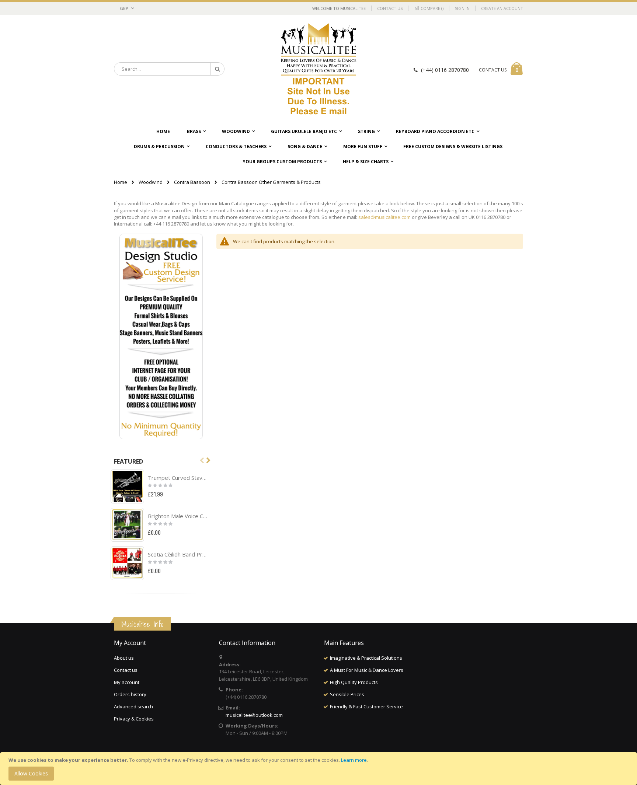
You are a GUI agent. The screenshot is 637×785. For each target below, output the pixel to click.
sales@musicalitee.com (384, 217)
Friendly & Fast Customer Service (366, 706)
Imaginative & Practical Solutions (366, 658)
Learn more (354, 760)
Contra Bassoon (192, 182)
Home (120, 182)
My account (126, 682)
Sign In (462, 8)
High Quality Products (354, 682)
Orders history (130, 694)
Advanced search (133, 706)
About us (124, 658)
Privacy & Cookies (134, 718)
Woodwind (151, 182)
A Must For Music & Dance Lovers (366, 670)
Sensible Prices (347, 694)
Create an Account (502, 8)
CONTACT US (493, 70)
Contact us (126, 670)
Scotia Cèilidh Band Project (178, 554)
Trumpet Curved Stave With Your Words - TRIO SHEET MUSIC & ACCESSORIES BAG (178, 477)
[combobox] (169, 69)
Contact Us (390, 8)
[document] (319, 769)
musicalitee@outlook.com (254, 715)
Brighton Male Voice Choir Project (178, 516)
